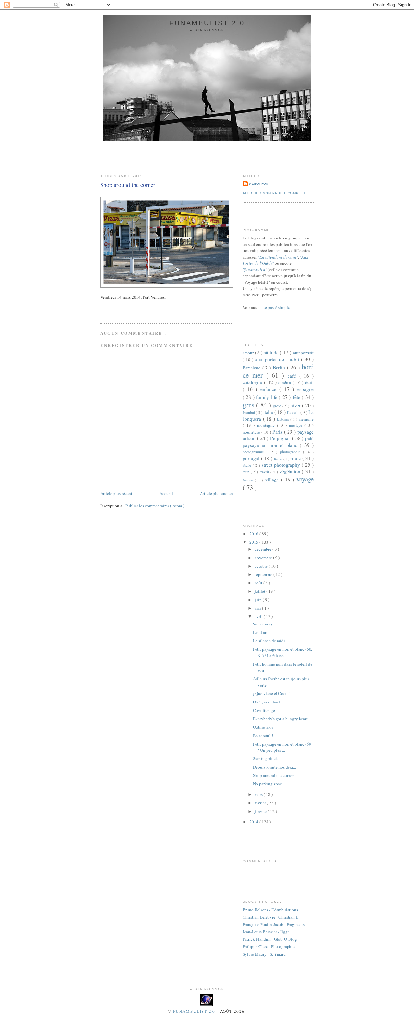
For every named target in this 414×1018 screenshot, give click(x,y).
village (273, 479)
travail (265, 472)
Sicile (248, 465)
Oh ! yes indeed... (268, 702)
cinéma (285, 382)
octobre (262, 566)
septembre (264, 574)
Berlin (280, 367)
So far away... (264, 624)
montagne (267, 425)
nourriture (252, 432)
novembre (264, 557)
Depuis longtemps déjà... (274, 767)
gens (249, 404)
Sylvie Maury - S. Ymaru (264, 954)
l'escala (293, 412)
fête (297, 397)
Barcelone (252, 368)
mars (259, 794)
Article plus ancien (216, 493)
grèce (277, 406)
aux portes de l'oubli (278, 359)
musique (297, 425)
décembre (263, 549)
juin (259, 600)
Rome (278, 459)
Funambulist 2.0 (207, 23)
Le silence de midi (269, 641)
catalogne (253, 382)
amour (249, 353)
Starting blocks (266, 758)
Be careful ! (263, 735)
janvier (261, 811)
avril (259, 616)
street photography (282, 464)
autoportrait (303, 353)
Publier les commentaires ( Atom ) (154, 506)
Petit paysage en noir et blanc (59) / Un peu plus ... (282, 747)
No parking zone (267, 784)
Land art (260, 632)
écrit (309, 382)
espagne (305, 389)
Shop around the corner (127, 185)
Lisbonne (284, 419)
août (259, 583)
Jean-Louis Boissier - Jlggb (266, 932)
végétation (290, 471)
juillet (260, 591)
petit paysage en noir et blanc (278, 441)
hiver (296, 405)
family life (267, 397)
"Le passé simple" (276, 307)
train (247, 472)
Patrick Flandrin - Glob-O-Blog (270, 939)
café (293, 375)
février (261, 803)
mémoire (306, 419)
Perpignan (281, 438)
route (296, 458)
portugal (252, 458)
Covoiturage (264, 710)
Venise (249, 480)
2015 (254, 542)
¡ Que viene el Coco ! (271, 693)
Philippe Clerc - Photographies (269, 946)
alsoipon (259, 183)
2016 (254, 534)
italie (268, 412)
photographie (291, 451)
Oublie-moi (263, 727)
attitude (272, 352)
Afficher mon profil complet (274, 193)
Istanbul (249, 412)
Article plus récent (116, 493)
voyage (305, 478)
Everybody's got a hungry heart (280, 719)
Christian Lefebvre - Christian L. (271, 917)
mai (258, 608)
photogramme (255, 451)
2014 (254, 821)
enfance (269, 389)
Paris (278, 431)
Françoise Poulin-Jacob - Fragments (274, 924)
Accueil (166, 493)
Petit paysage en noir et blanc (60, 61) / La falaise (282, 652)
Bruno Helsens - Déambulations (270, 910)
